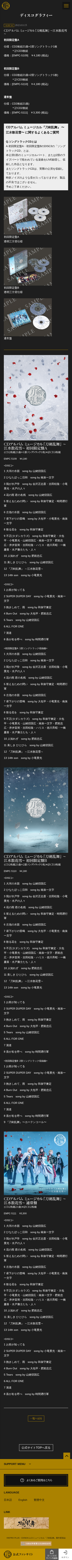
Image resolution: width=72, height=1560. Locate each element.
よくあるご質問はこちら (39, 1480)
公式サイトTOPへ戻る (36, 1447)
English (22, 1499)
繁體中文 (39, 1499)
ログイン (65, 1557)
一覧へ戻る (36, 1418)
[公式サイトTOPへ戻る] (66, 1456)
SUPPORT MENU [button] (14, 1464)
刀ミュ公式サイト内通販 (52, 1557)
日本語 (8, 1499)
